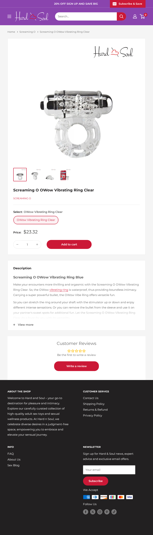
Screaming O (27, 31)
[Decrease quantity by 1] (17, 244)
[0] (142, 16)
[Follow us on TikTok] (114, 511)
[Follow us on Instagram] (99, 511)
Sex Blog (13, 465)
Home (11, 31)
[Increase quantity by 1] (37, 244)
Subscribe (96, 481)
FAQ (10, 453)
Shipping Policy (93, 404)
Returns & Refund (95, 409)
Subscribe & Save (130, 3)
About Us (13, 459)
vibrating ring (58, 289)
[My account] (135, 16)
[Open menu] (9, 16)
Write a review (76, 366)
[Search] (121, 16)
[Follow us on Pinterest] (107, 511)
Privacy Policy (92, 415)
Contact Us (90, 398)
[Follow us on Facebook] (85, 511)
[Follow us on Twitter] (92, 511)
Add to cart (69, 244)
